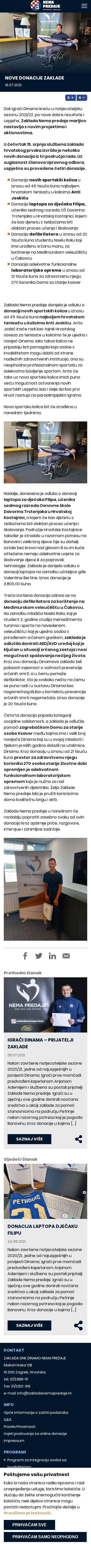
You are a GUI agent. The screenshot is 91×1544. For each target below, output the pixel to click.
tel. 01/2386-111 (16, 1379)
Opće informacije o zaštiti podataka (36, 1412)
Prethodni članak (23, 973)
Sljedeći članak (20, 1159)
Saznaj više (29, 1139)
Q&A (7, 1419)
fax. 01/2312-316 (17, 1386)
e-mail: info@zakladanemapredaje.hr (38, 1393)
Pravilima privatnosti (27, 1513)
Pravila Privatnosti (19, 1426)
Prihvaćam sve (29, 1525)
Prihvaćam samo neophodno (45, 1537)
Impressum (14, 1440)
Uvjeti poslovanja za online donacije (35, 1433)
